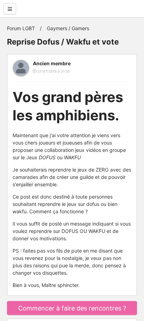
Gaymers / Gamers (68, 28)
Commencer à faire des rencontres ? (72, 308)
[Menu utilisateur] (9, 8)
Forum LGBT (21, 28)
